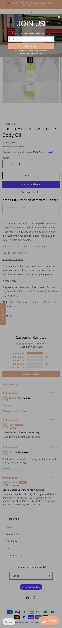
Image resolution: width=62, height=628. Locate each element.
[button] (59, 17)
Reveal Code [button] (31, 46)
